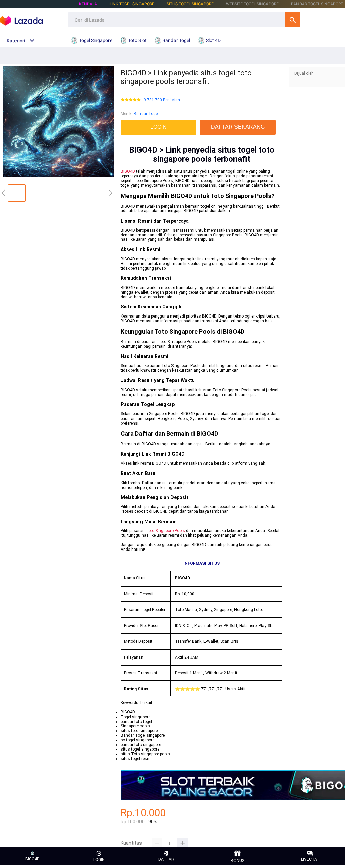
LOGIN (99, 859)
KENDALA (88, 4)
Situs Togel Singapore (190, 4)
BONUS (237, 860)
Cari (292, 19)
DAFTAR (166, 859)
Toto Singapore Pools (165, 530)
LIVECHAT (310, 859)
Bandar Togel (146, 113)
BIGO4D (128, 171)
